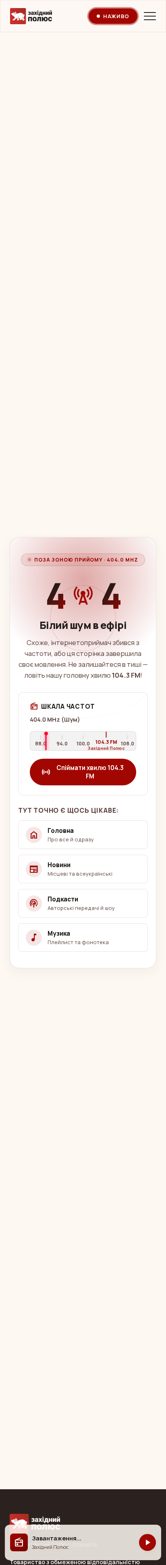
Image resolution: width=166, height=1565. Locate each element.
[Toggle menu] (150, 16)
